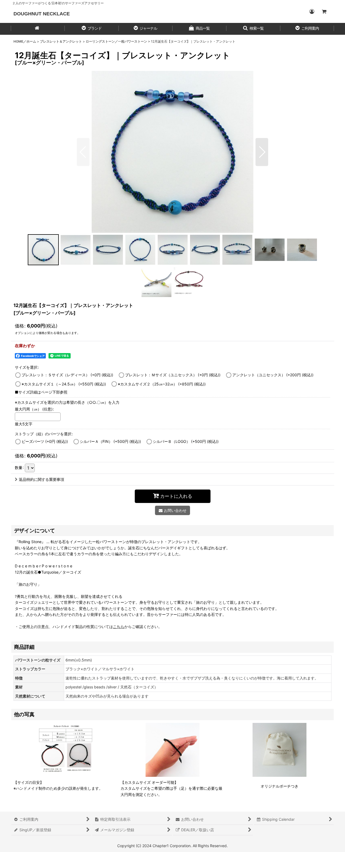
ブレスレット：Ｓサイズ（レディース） (67, 374)
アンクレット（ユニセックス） (272, 374)
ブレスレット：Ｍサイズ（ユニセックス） (172, 374)
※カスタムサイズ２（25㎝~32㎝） (162, 384)
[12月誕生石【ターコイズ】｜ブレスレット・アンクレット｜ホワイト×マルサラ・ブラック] (172, 152)
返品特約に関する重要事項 (41, 479)
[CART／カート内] (324, 12)
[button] (92, 29)
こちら (118, 626)
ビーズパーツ (45, 441)
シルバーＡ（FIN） (110, 441)
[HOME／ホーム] (38, 29)
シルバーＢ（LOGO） (186, 441)
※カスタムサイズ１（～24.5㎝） (64, 384)
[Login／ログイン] (311, 12)
